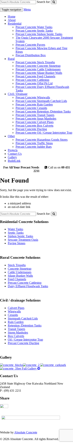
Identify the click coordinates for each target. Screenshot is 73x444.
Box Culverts (16, 336)
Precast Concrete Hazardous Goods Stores (42, 139)
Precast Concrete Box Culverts (34, 125)
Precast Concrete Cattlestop (32, 79)
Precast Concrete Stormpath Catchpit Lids (41, 101)
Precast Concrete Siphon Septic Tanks (39, 34)
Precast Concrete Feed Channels (35, 76)
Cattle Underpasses (19, 272)
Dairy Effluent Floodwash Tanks (28, 286)
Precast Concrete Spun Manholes (36, 118)
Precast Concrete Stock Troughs (35, 62)
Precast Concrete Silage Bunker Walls (39, 72)
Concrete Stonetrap (19, 268)
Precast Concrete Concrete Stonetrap (38, 65)
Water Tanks (15, 229)
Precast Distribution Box (31, 55)
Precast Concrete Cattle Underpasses (38, 69)
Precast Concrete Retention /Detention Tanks (43, 111)
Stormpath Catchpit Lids (23, 318)
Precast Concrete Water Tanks (34, 27)
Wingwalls (14, 311)
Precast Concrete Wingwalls (33, 97)
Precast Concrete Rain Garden (34, 104)
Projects (13, 150)
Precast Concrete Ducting (31, 129)
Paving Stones (16, 243)
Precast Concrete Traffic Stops (34, 143)
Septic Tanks (16, 232)
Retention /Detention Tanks (24, 325)
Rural (11, 58)
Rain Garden (16, 322)
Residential (14, 23)
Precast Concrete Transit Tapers (35, 115)
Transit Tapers (16, 329)
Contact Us (15, 153)
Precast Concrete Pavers (30, 44)
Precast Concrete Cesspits (31, 108)
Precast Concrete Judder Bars (34, 146)
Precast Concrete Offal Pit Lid (34, 83)
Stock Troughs (17, 265)
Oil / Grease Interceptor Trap (25, 339)
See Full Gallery (27, 368)
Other (11, 136)
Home (11, 16)
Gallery (12, 157)
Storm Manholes (18, 332)
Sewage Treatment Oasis (23, 239)
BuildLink (14, 160)
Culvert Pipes (16, 308)
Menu (27, 9)
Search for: (43, 2)
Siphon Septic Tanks (20, 236)
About (12, 20)
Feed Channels (17, 279)
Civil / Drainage (17, 94)
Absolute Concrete (25, 432)
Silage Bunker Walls (20, 275)
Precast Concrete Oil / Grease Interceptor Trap (44, 132)
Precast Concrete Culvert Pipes (35, 122)
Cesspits (13, 315)
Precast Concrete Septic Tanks (34, 30)
